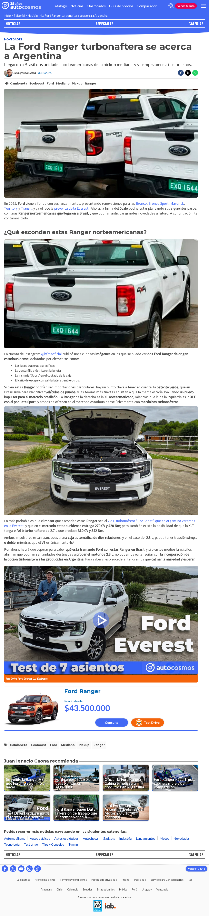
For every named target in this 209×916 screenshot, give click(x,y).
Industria (125, 838)
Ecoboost (36, 83)
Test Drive (152, 722)
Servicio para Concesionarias (167, 879)
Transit (26, 208)
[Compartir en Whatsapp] (195, 73)
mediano (63, 83)
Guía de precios (121, 6)
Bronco (141, 203)
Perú (134, 889)
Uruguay (147, 889)
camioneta (18, 83)
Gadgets (109, 838)
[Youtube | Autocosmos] (21, 868)
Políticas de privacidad (104, 879)
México (123, 889)
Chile (59, 889)
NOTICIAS (13, 23)
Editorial (19, 15)
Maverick (177, 203)
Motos (164, 838)
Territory (11, 208)
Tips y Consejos (53, 844)
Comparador (147, 6)
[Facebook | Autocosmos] (5, 868)
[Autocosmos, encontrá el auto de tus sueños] (21, 6)
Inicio (7, 15)
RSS (190, 879)
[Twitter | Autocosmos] (13, 868)
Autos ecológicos (66, 838)
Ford (50, 83)
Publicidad (140, 879)
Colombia (72, 889)
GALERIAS (196, 23)
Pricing (125, 879)
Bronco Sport (158, 203)
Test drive (31, 844)
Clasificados (96, 6)
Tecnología (12, 844)
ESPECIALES (104, 23)
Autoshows (91, 838)
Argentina (46, 889)
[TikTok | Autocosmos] (37, 868)
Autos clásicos (40, 838)
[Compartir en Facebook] (181, 73)
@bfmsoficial (51, 353)
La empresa (23, 879)
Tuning (73, 844)
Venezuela (162, 889)
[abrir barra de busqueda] (171, 5)
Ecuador (87, 889)
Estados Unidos (106, 889)
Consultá (112, 722)
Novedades (13, 39)
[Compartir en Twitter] (188, 73)
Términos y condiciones (73, 879)
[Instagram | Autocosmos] (29, 868)
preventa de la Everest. (71, 208)
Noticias (76, 6)
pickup (77, 83)
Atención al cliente (45, 879)
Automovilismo (15, 838)
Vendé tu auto (186, 6)
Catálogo (59, 6)
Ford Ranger (82, 691)
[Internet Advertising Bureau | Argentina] (110, 906)
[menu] (203, 5)
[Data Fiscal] (97, 906)
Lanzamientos (145, 838)
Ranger (90, 83)
